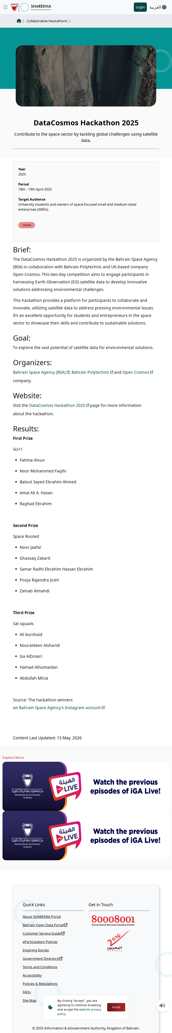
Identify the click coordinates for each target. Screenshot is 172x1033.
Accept (116, 1007)
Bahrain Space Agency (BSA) (39, 372)
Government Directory (41, 958)
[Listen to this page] (162, 1006)
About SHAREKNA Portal (42, 916)
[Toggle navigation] (5, 7)
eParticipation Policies (40, 942)
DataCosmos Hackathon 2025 (57, 405)
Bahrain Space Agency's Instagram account (60, 707)
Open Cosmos (135, 372)
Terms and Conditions (40, 967)
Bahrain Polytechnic (90, 372)
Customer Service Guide (42, 933)
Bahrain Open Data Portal (43, 925)
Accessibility (32, 975)
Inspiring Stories (36, 950)
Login (140, 7)
